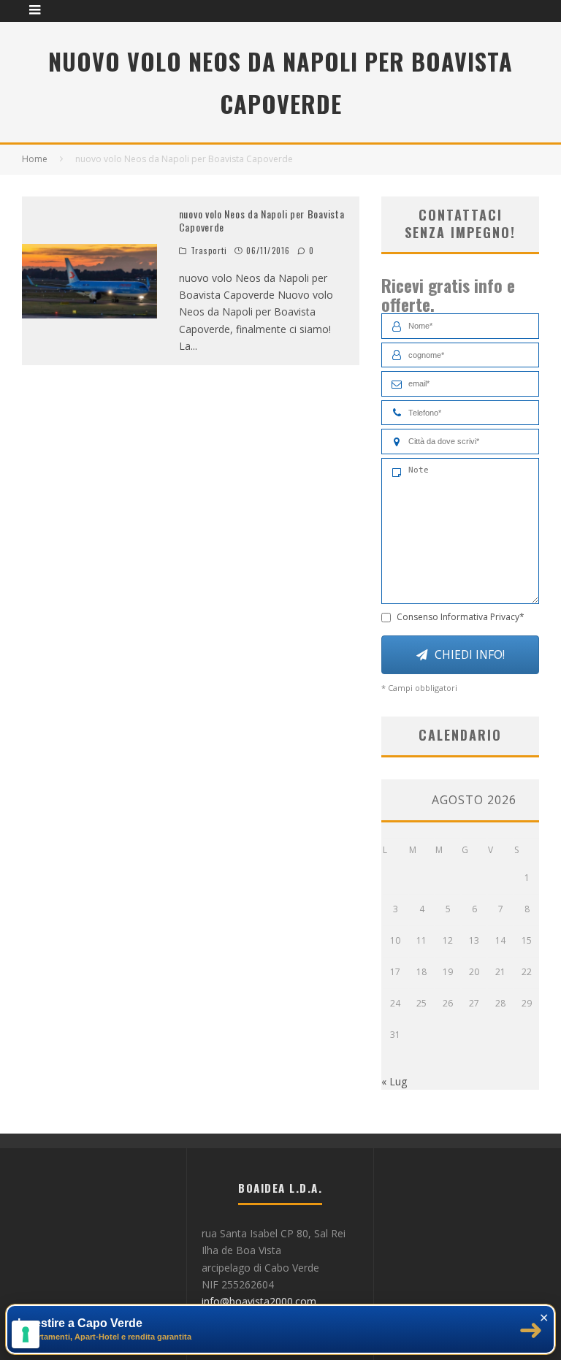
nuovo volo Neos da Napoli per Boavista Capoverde (262, 220)
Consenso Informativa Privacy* (460, 617)
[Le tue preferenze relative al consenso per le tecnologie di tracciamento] (25, 1334)
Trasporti (209, 250)
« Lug (394, 1081)
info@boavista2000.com (259, 1301)
